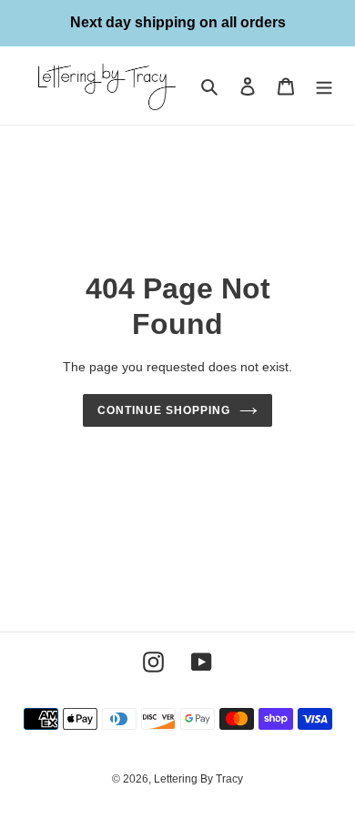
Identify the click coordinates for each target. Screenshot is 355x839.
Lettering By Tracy (198, 779)
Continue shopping (163, 410)
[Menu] (324, 86)
